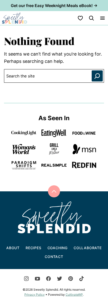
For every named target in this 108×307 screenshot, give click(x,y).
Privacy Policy (34, 294)
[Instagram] (26, 278)
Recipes (33, 248)
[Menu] (102, 18)
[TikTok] (81, 278)
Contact (54, 256)
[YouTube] (37, 278)
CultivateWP (74, 294)
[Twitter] (59, 278)
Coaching (57, 248)
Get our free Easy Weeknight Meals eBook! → (54, 5)
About (13, 248)
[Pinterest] (70, 278)
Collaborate (88, 248)
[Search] (91, 18)
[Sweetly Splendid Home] (14, 18)
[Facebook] (48, 278)
